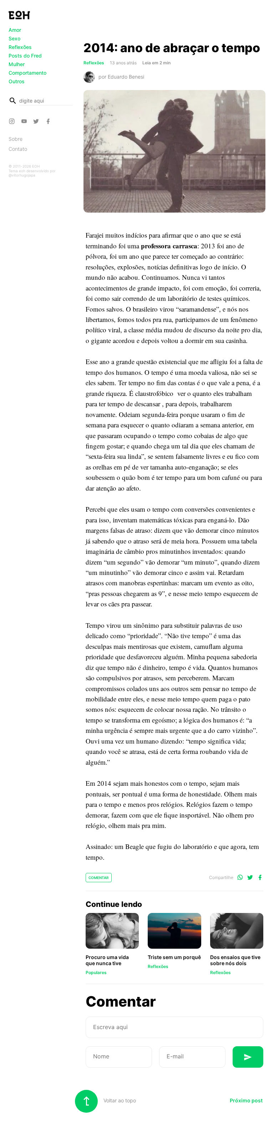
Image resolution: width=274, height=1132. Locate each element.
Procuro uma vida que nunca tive (107, 960)
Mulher (17, 64)
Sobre (15, 139)
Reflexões (20, 47)
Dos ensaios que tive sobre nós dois (235, 960)
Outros (17, 81)
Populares (96, 972)
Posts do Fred (25, 56)
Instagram (13, 121)
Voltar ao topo (119, 1100)
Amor (15, 30)
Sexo (14, 38)
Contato (18, 149)
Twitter (37, 121)
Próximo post (246, 1100)
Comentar (98, 877)
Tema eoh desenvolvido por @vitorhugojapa (32, 173)
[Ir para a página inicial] (19, 15)
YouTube (25, 121)
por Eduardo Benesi (121, 77)
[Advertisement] (174, 22)
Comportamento (27, 73)
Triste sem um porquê (174, 957)
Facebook (49, 121)
